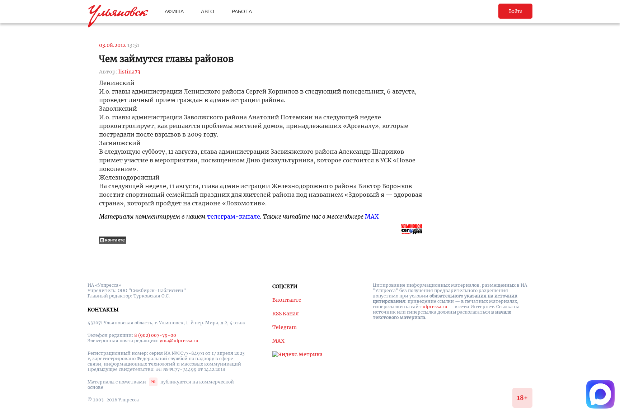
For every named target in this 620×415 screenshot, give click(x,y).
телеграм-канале (233, 216)
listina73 (129, 71)
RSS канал (285, 313)
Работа (242, 11)
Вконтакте (286, 300)
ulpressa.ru (435, 306)
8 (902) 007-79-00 (155, 335)
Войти (515, 11)
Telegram (284, 327)
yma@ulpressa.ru (179, 340)
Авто (207, 11)
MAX (372, 216)
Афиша (174, 11)
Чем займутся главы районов (166, 59)
